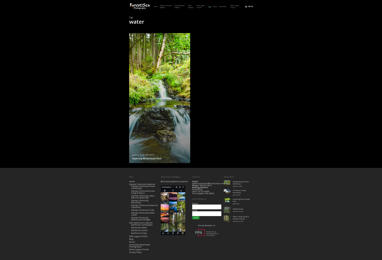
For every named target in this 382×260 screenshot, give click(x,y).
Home (132, 181)
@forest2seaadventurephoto (174, 181)
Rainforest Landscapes (142, 225)
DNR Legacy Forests (138, 236)
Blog (131, 239)
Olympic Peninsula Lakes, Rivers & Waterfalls (143, 197)
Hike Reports (150, 155)
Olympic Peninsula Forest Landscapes (143, 187)
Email (194, 210)
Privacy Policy (135, 252)
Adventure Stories (138, 155)
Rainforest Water (139, 228)
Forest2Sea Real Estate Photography (139, 246)
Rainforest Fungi (139, 233)
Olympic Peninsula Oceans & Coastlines (144, 206)
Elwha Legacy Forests (139, 249)
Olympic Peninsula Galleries (142, 184)
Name (195, 203)
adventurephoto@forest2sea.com (208, 183)
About (132, 242)
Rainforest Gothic (139, 230)
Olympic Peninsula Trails (142, 210)
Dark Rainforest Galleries (141, 223)
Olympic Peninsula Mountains (139, 202)
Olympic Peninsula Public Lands (143, 214)
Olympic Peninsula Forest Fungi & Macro (143, 192)
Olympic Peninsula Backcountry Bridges (141, 219)
